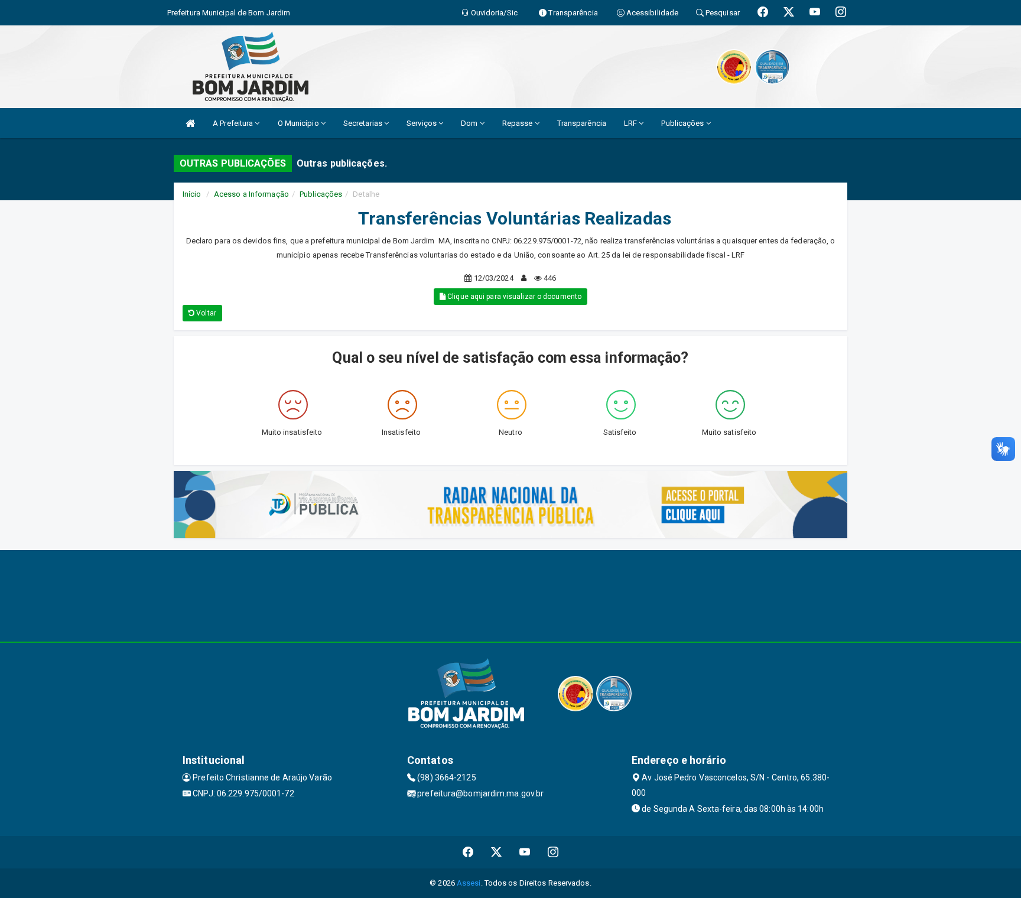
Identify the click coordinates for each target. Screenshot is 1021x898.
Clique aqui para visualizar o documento (513, 296)
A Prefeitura (234, 123)
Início (192, 194)
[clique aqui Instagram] (553, 852)
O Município (299, 123)
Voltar (205, 313)
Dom (470, 123)
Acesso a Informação (251, 194)
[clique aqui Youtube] (525, 852)
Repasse (518, 123)
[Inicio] (190, 123)
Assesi (469, 883)
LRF (631, 123)
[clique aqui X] (496, 852)
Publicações (683, 123)
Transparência (581, 123)
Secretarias (363, 123)
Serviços (422, 123)
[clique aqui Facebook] (468, 852)
